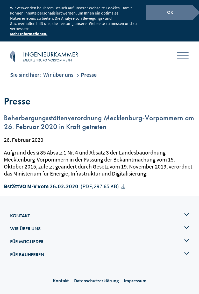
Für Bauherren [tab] (27, 254)
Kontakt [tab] (20, 216)
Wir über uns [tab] (25, 229)
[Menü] (182, 57)
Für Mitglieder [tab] (27, 241)
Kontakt (61, 281)
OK (170, 12)
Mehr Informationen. (28, 33)
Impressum (135, 281)
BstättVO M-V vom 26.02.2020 (61, 186)
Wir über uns (58, 74)
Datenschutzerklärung (96, 281)
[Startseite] (12, 56)
